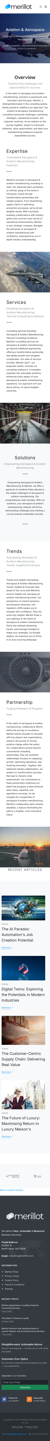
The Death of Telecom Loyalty (15, 1318)
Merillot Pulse (11, 1271)
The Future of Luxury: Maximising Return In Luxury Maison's (21, 1123)
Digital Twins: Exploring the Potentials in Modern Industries (23, 995)
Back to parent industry (11, 1190)
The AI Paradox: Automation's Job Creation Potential (17, 935)
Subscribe (25, 1387)
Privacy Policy (12, 1276)
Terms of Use (17, 1427)
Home (5, 45)
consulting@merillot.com (21, 1255)
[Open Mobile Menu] (46, 7)
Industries (15, 45)
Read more (6, 947)
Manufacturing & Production (34, 45)
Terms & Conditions (14, 1284)
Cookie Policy (12, 1280)
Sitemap (9, 1288)
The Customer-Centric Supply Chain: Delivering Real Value (23, 1059)
